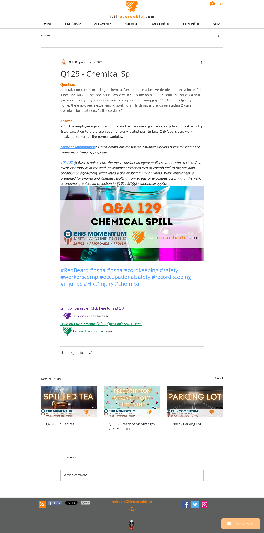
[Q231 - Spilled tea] (69, 401)
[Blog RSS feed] (42, 504)
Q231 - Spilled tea (60, 424)
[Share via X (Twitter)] (72, 353)
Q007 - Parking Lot (186, 424)
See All (219, 378)
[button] (131, 23)
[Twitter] (195, 504)
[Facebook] (185, 504)
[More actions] (201, 62)
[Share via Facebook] (62, 353)
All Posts (45, 36)
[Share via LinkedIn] (81, 353)
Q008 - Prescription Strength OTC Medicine (132, 426)
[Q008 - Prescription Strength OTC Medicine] (132, 401)
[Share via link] (91, 353)
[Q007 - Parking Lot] (195, 401)
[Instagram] (204, 504)
